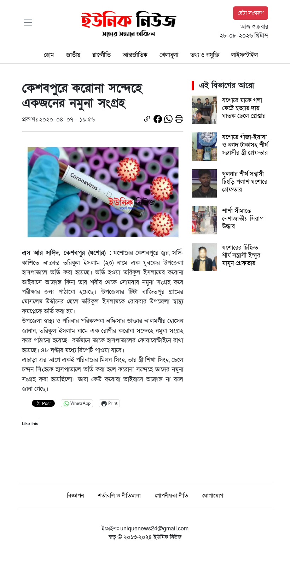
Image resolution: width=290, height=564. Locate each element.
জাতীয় (73, 55)
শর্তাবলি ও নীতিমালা (119, 496)
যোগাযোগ (212, 496)
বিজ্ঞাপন (75, 496)
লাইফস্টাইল (244, 55)
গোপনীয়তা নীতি (171, 496)
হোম (49, 55)
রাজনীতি (101, 55)
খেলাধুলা (169, 55)
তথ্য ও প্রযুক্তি (204, 55)
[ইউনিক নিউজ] (127, 23)
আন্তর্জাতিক (135, 55)
